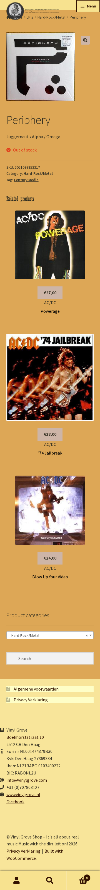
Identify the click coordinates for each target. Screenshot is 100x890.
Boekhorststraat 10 (25, 737)
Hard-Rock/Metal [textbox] (48, 635)
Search (50, 880)
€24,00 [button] (50, 558)
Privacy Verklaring (31, 699)
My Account (16, 880)
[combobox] (50, 635)
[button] (85, 40)
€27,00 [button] (50, 292)
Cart (77, 876)
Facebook (15, 801)
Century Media (26, 179)
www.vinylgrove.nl (23, 794)
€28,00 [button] (50, 434)
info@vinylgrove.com (26, 780)
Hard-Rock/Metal (38, 173)
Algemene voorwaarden (36, 689)
